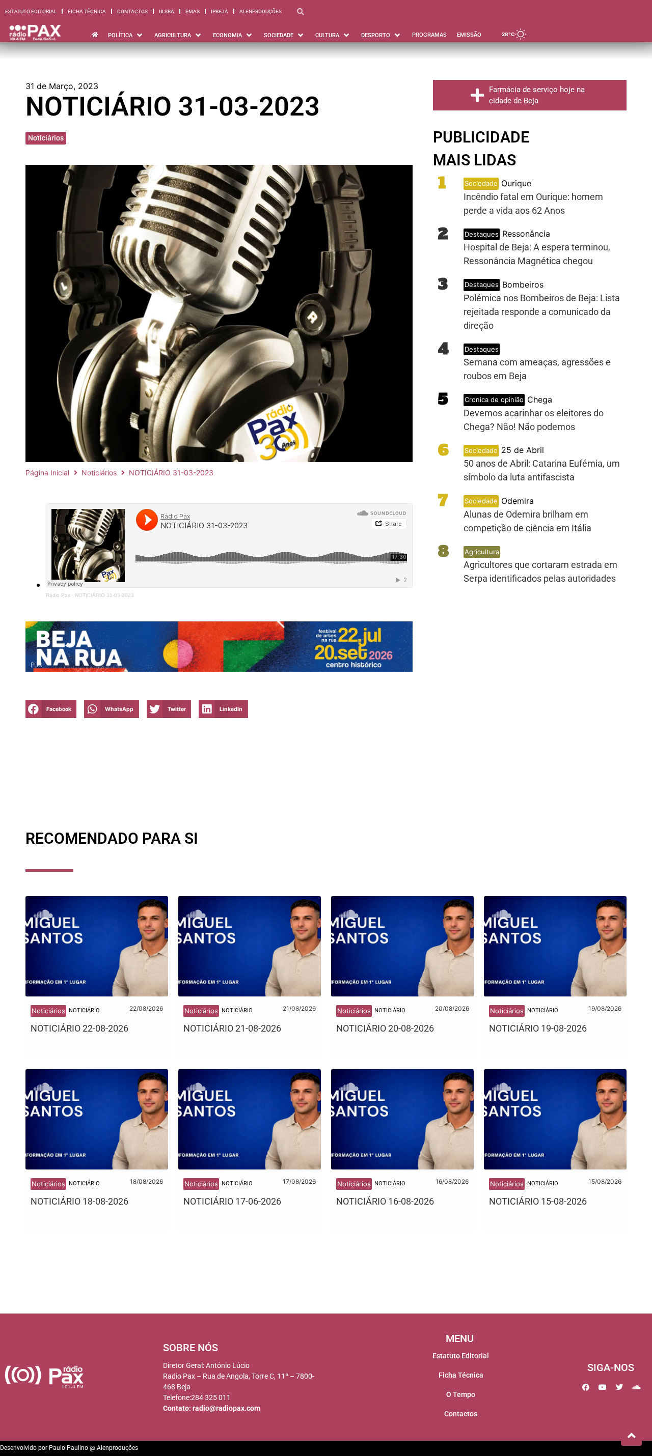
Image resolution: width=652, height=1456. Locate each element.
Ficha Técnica (87, 11)
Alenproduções (260, 11)
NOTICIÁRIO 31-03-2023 (104, 595)
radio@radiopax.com (226, 1408)
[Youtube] (602, 1387)
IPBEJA (219, 11)
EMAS (192, 11)
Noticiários (46, 138)
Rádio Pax (58, 595)
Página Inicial (47, 472)
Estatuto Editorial (31, 11)
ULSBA (166, 11)
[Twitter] (619, 1387)
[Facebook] (586, 1387)
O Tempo (460, 1394)
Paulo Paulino (68, 1447)
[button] (50, 709)
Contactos (132, 11)
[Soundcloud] (636, 1387)
